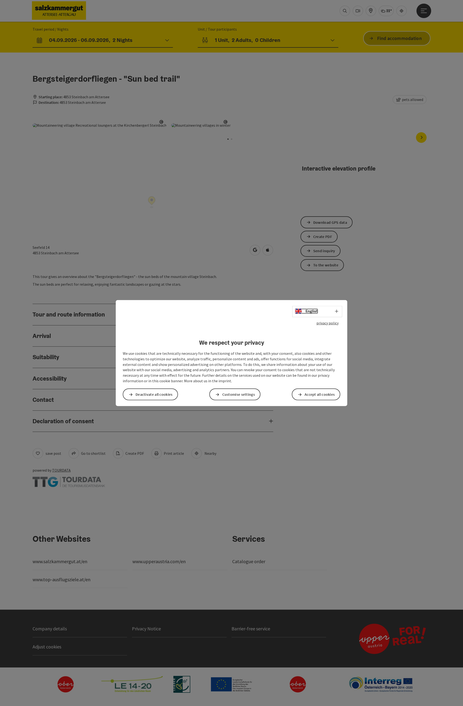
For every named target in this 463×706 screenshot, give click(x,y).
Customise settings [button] (238, 394)
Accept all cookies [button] (320, 394)
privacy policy (327, 322)
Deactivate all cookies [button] (154, 394)
